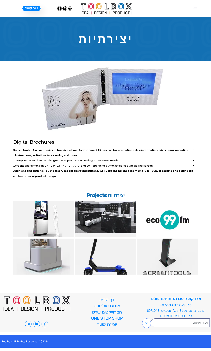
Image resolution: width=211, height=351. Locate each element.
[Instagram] (64, 8)
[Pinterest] (70, 8)
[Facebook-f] (59, 8)
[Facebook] (45, 324)
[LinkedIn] (36, 324)
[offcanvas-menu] (195, 8)
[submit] (146, 323)
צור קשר (31, 8)
